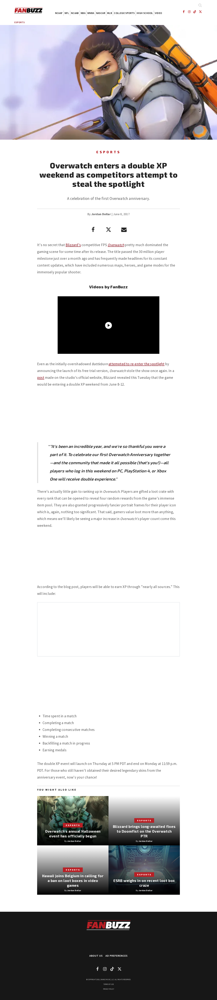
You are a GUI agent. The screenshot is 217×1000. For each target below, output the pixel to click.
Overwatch (116, 245)
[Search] (200, 5)
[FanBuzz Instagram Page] (189, 11)
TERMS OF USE (108, 984)
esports (19, 22)
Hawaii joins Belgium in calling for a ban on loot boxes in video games (73, 880)
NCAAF (59, 13)
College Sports (124, 13)
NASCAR (100, 13)
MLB (109, 13)
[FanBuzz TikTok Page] (195, 11)
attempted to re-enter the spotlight (136, 364)
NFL (67, 13)
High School (145, 13)
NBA (83, 13)
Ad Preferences (116, 955)
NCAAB (75, 13)
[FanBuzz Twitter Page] (200, 11)
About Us (96, 955)
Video (158, 13)
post (40, 377)
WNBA (90, 13)
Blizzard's (73, 245)
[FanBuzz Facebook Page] (183, 11)
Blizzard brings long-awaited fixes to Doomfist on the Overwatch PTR (144, 831)
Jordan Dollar (101, 214)
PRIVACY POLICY (108, 989)
